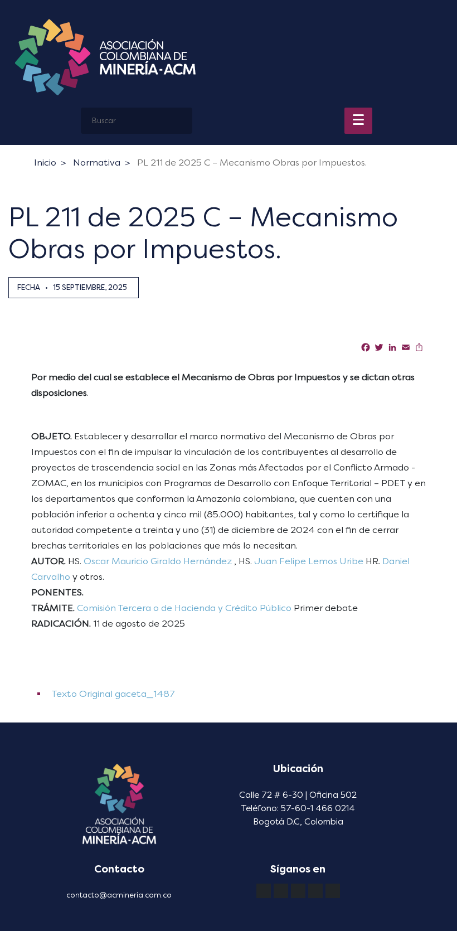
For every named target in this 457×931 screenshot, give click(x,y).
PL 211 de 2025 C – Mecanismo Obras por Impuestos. (252, 162)
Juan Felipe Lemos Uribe (308, 561)
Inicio (45, 162)
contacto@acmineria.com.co (119, 895)
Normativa (96, 162)
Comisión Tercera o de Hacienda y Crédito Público (184, 608)
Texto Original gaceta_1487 (112, 693)
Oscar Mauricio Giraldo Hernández (158, 561)
